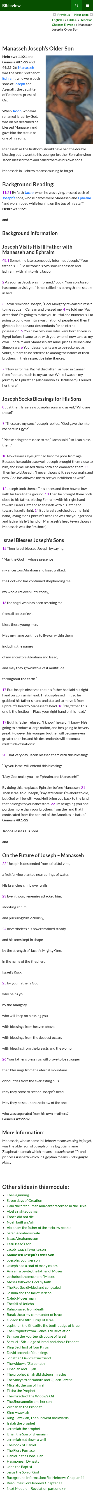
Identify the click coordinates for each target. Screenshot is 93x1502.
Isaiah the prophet (21, 1423)
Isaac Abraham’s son (22, 1238)
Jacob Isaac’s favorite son (26, 1249)
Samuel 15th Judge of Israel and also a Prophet (43, 1341)
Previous (63, 15)
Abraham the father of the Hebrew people (39, 1227)
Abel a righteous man (23, 1211)
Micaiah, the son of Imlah (26, 1385)
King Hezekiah (18, 1412)
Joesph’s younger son (23, 1260)
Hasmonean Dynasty (23, 1461)
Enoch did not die (20, 1216)
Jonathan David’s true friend (29, 1358)
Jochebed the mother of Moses (31, 1276)
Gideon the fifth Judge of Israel (30, 1320)
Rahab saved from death (25, 1309)
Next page (81, 15)
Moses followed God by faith (29, 1282)
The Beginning (18, 1195)
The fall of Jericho (20, 1303)
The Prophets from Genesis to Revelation (38, 1331)
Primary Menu (87, 5)
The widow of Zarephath (26, 1363)
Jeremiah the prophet (23, 1428)
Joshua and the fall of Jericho (29, 1293)
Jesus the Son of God (23, 1472)
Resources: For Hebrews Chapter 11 (35, 1483)
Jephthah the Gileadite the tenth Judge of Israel (43, 1325)
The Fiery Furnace (21, 1450)
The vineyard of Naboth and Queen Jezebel (40, 1379)
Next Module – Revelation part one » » (36, 1488)
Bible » (72, 20)
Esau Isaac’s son (19, 1244)
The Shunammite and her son (29, 1401)
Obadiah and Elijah (21, 1369)
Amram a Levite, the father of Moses (35, 1271)
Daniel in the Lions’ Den (25, 1456)
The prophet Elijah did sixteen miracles (36, 1374)
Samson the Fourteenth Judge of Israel (36, 1336)
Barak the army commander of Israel (35, 1314)
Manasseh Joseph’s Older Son (30, 1254)
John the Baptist (19, 1466)
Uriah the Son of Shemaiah (27, 1434)
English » (58, 20)
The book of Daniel (21, 1445)
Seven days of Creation (24, 1200)
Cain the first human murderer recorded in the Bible (46, 1206)
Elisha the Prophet (21, 1390)
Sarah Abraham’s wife (23, 1233)
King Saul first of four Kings (28, 1347)
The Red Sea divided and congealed (34, 1287)
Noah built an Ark (20, 1222)
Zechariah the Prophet (24, 1407)
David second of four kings (27, 1352)
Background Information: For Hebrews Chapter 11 (46, 1477)
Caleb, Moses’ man (21, 1298)
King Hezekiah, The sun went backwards (38, 1418)
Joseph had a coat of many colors (32, 1265)
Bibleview (11, 5)
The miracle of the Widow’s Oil (30, 1396)
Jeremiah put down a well (26, 1439)
